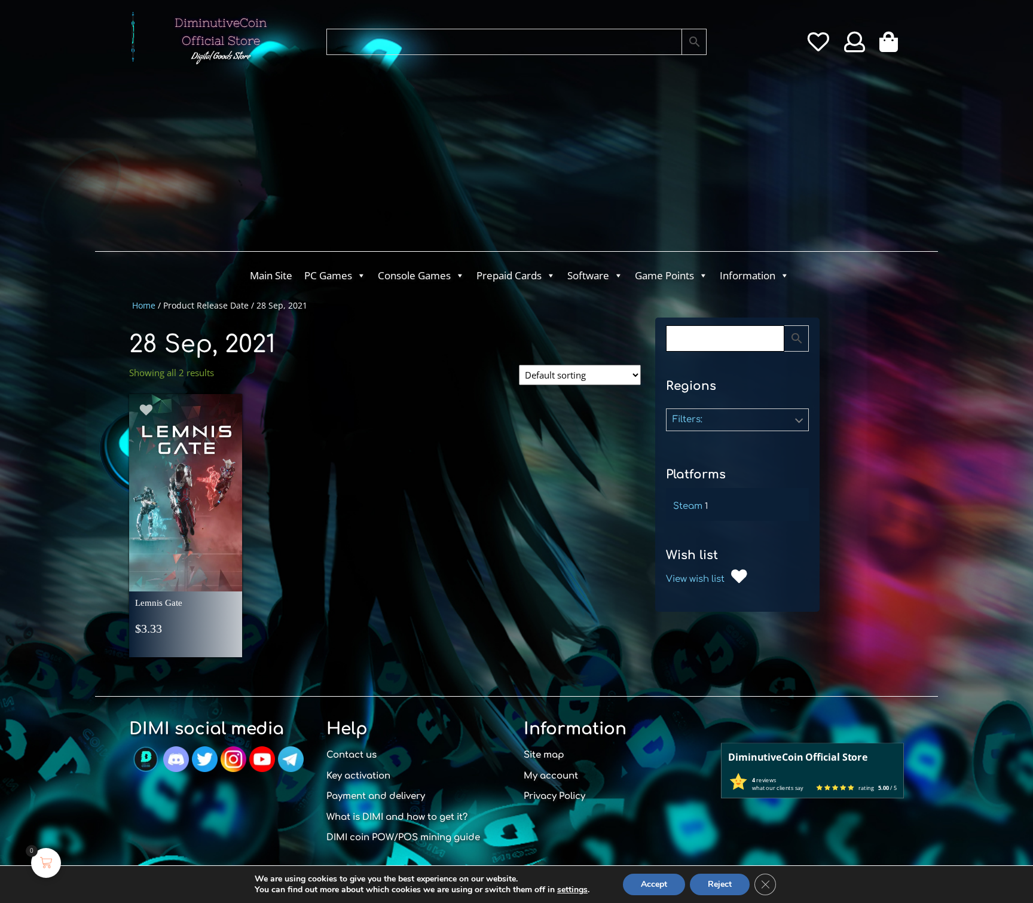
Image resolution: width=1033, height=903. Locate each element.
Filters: (687, 419)
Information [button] (747, 275)
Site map (544, 755)
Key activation (358, 776)
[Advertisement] (468, 161)
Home (143, 305)
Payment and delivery (375, 796)
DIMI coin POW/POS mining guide (403, 837)
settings (572, 889)
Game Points (664, 275)
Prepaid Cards (509, 275)
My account (551, 776)
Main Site (271, 275)
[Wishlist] (818, 46)
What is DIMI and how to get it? (396, 817)
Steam (687, 506)
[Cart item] (891, 46)
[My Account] (854, 46)
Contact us (351, 755)
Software (588, 275)
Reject (720, 884)
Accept (654, 884)
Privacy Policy (554, 796)
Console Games (414, 275)
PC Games (328, 275)
